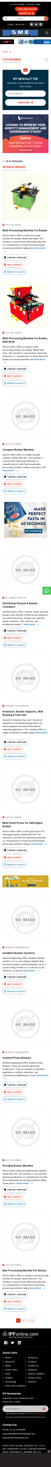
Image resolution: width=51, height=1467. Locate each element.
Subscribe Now (25, 9)
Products (32, 1361)
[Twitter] (36, 24)
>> (33, 1320)
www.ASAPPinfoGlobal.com (15, 1437)
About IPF (10, 1361)
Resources (33, 1357)
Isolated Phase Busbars (17, 1057)
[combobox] (9, 18)
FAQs (7, 1373)
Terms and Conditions (15, 1385)
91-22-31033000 (17, 4)
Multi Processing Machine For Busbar (25, 230)
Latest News (11, 1369)
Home (5, 51)
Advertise (25, 13)
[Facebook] (32, 24)
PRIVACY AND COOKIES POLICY (37, 1414)
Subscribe (24, 102)
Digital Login (33, 4)
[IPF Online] (20, 32)
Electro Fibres (13, 224)
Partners (32, 1381)
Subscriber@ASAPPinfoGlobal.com (19, 1433)
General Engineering (16, 947)
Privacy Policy (34, 1377)
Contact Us (33, 1365)
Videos (8, 1365)
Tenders (9, 1377)
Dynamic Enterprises (16, 706)
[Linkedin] (41, 24)
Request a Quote (16, 272)
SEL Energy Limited (15, 597)
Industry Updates (36, 1373)
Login (10, 24)
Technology (10, 1381)
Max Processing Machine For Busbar (24, 1270)
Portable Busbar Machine (18, 1165)
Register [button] (20, 24)
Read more (9, 470)
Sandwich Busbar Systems (19, 953)
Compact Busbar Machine (18, 449)
